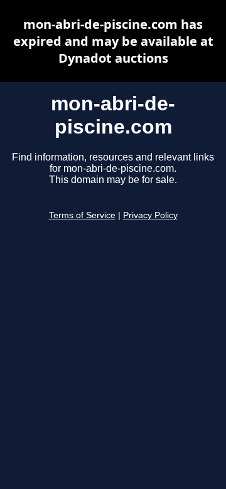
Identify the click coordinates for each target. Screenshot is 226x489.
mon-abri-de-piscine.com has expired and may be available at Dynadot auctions (113, 41)
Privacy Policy (150, 215)
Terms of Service (82, 215)
